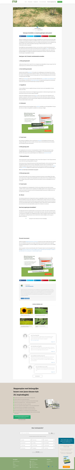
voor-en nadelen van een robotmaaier (48, 78)
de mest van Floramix (47, 152)
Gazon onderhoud (40, 29)
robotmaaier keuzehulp (35, 80)
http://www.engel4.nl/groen (35, 340)
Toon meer (37, 451)
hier (21, 169)
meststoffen (24, 167)
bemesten (39, 140)
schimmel (38, 106)
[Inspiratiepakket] (22, 418)
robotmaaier (26, 78)
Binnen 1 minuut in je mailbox (21, 419)
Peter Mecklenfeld (37, 28)
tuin (47, 48)
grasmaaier (30, 72)
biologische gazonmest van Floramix (32, 241)
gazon (36, 95)
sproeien (54, 166)
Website (22, 298)
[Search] (52, 433)
